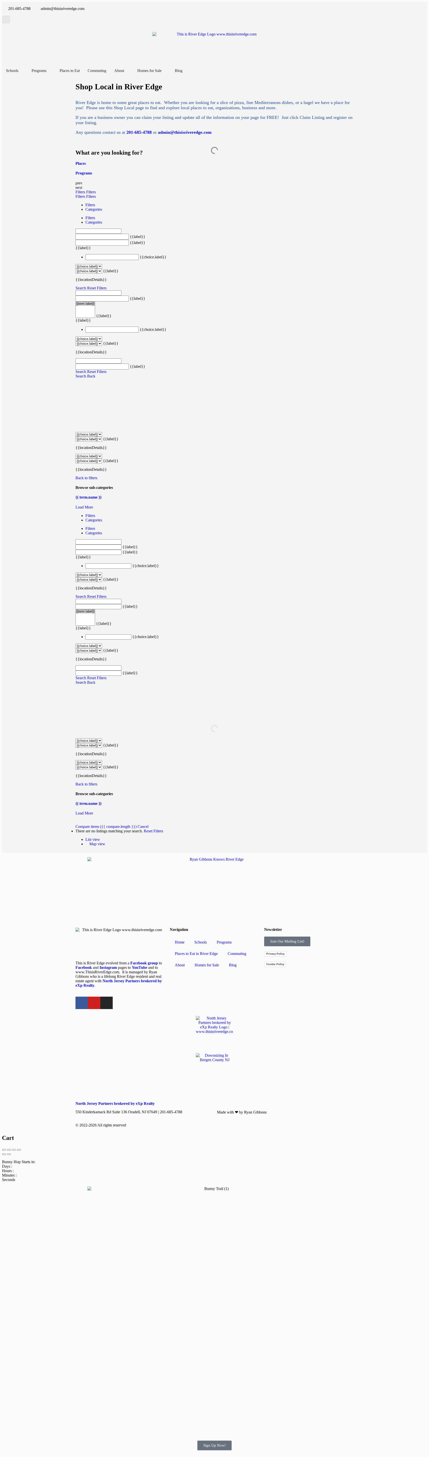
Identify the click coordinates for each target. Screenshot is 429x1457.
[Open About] (127, 71)
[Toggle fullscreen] (14, 1150)
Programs (224, 942)
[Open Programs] (50, 71)
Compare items (106, 826)
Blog (233, 965)
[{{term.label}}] (85, 304)
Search (80, 288)
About (180, 965)
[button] (6, 19)
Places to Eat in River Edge (196, 953)
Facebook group (144, 963)
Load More (84, 507)
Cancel (143, 826)
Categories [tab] (93, 209)
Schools (200, 942)
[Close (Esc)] (4, 1150)
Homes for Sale (207, 965)
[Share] (9, 1150)
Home (179, 942)
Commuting (237, 953)
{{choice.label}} (153, 257)
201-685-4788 (139, 132)
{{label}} (137, 237)
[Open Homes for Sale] (165, 71)
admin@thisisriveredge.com (185, 132)
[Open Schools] (22, 71)
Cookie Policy (275, 964)
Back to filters (86, 478)
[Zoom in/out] (19, 1150)
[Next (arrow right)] (9, 1154)
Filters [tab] (90, 205)
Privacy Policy (275, 953)
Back (91, 376)
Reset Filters (97, 288)
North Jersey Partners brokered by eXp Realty (115, 1103)
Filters (80, 192)
